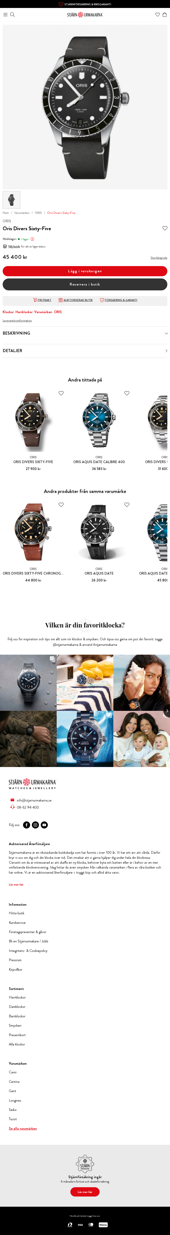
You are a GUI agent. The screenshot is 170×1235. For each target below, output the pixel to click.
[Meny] (6, 14)
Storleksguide (159, 257)
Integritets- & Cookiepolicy (28, 950)
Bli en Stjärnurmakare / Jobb (28, 941)
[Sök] (12, 14)
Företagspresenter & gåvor (27, 932)
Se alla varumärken (23, 1128)
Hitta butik (16, 913)
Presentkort (17, 1035)
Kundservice (17, 922)
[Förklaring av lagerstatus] (32, 239)
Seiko (13, 1109)
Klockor (8, 312)
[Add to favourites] (164, 228)
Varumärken (21, 213)
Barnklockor (17, 1016)
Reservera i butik (85, 284)
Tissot (13, 1119)
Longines (15, 1100)
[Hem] (85, 14)
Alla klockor (17, 1044)
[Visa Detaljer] (166, 351)
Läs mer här (16, 884)
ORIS (38, 213)
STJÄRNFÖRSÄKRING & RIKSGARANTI (87, 4)
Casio (13, 1072)
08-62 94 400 (28, 807)
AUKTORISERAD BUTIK (78, 300)
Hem (6, 213)
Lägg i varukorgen (85, 271)
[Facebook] (26, 824)
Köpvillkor (15, 969)
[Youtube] (44, 824)
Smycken (15, 1025)
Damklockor (17, 1006)
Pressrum (15, 960)
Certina (14, 1081)
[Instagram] (35, 824)
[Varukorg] (165, 14)
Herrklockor (24, 312)
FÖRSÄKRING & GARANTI (121, 300)
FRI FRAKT (44, 300)
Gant (12, 1091)
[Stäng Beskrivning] (166, 333)
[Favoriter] (157, 14)
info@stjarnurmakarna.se (34, 800)
